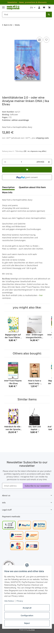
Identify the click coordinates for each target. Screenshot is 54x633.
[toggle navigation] (3, 6)
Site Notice (9, 601)
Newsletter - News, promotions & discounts (27, 2)
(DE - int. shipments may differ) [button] (35, 151)
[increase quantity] (49, 162)
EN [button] (31, 7)
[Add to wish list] (46, 40)
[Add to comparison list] (39, 40)
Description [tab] (8, 187)
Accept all (27, 608)
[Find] (49, 14)
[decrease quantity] (5, 162)
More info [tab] (7, 192)
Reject (27, 623)
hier (41, 295)
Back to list (8, 25)
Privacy (20, 601)
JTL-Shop (31, 629)
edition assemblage (20, 120)
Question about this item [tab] (32, 187)
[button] (39, 7)
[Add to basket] (4, 33)
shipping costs (42, 138)
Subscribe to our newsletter (37, 486)
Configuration (27, 615)
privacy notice (13, 476)
